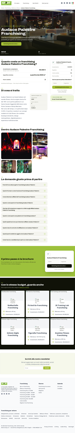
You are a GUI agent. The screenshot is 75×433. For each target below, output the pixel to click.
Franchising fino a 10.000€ (26, 390)
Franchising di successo (44, 386)
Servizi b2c (24, 418)
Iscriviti (47, 368)
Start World (35, 3)
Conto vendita (23, 400)
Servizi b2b (17, 418)
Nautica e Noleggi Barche (40, 416)
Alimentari (23, 413)
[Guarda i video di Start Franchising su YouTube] (70, 3)
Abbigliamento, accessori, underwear (10, 413)
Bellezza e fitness (16, 8)
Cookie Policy (63, 426)
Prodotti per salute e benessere (56, 416)
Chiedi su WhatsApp (62, 91)
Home (2, 8)
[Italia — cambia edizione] (73, 3)
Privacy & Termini (48, 426)
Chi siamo (16, 3)
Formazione (16, 416)
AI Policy (57, 426)
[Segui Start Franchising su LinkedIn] (67, 3)
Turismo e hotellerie (34, 418)
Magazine (41, 390)
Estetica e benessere (6, 416)
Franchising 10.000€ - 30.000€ (27, 392)
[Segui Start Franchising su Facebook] (64, 3)
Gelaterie (23, 416)
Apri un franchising (25, 386)
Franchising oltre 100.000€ (26, 398)
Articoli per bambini (33, 413)
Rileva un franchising (25, 388)
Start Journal (45, 3)
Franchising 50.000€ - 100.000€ (27, 396)
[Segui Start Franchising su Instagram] (62, 3)
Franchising (26, 3)
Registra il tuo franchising (26, 403)
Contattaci (59, 388)
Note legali (71, 426)
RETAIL (67, 416)
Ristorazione (4, 418)
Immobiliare (30, 416)
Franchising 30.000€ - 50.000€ (27, 394)
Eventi (40, 392)
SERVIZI (11, 418)
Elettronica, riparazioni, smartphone (59, 413)
